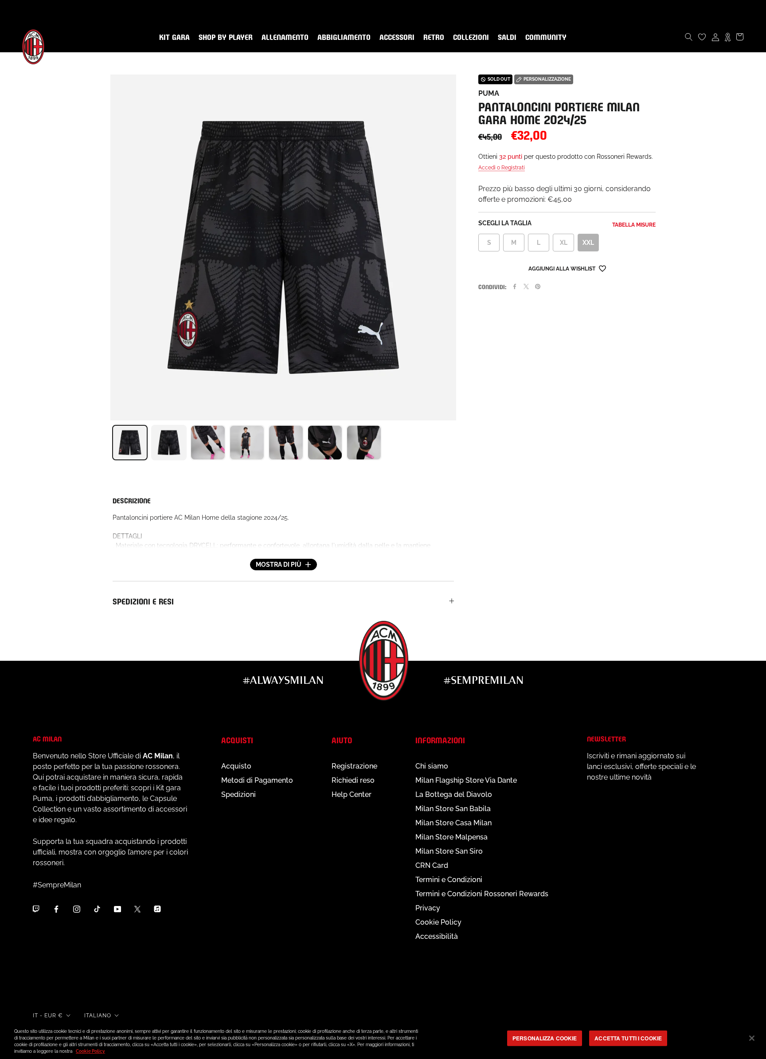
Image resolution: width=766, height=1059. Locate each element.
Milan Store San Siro (449, 851)
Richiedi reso (353, 780)
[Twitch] (35, 908)
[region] (383, 1039)
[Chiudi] (752, 1038)
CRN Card (431, 865)
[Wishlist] (702, 37)
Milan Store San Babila (453, 808)
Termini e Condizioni (448, 879)
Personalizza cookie (544, 1038)
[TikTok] (97, 908)
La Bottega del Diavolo (453, 794)
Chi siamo (431, 766)
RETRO (432, 37)
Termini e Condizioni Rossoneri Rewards (481, 894)
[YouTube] (117, 908)
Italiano (97, 1015)
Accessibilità (436, 936)
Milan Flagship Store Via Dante (466, 780)
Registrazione (354, 766)
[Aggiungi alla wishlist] (602, 268)
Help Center (351, 794)
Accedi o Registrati (501, 168)
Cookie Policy (438, 922)
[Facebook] (514, 286)
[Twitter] (526, 286)
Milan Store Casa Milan (453, 823)
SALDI (505, 37)
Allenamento (283, 37)
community (544, 37)
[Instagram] (76, 908)
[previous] (110, 442)
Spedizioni (238, 794)
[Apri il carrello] (740, 37)
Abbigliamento (342, 37)
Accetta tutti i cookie (628, 1038)
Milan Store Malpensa (451, 837)
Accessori (395, 37)
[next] (456, 442)
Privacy (427, 908)
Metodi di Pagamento (257, 780)
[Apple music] (157, 908)
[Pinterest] (537, 286)
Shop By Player (226, 37)
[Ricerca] (689, 36)
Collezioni (469, 37)
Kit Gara (173, 37)
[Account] (715, 36)
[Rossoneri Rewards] (728, 37)
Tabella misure (634, 225)
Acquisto (236, 766)
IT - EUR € (48, 1015)
